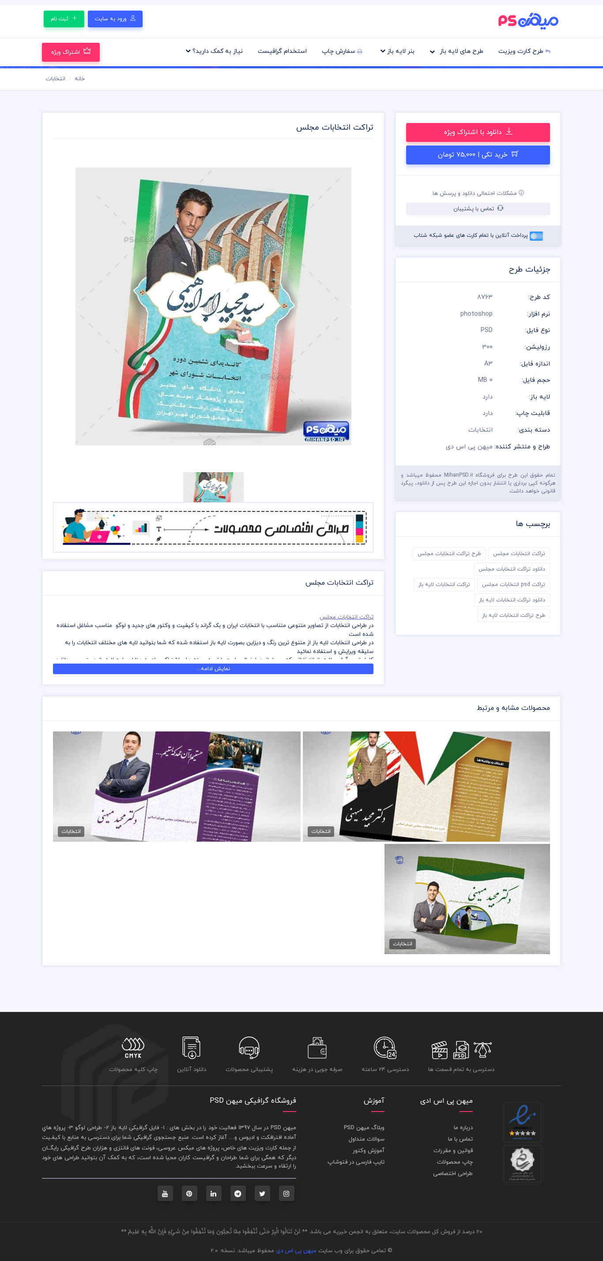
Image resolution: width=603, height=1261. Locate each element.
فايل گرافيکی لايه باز (135, 1128)
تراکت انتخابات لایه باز (444, 584)
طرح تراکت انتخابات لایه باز (513, 615)
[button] (77, 307)
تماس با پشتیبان (474, 209)
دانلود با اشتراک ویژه (474, 132)
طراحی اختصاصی (453, 1174)
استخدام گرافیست (282, 51)
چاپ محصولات (455, 1162)
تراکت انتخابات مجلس (519, 553)
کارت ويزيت (263, 1148)
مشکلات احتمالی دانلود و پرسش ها (476, 194)
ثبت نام (60, 18)
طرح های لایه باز (460, 51)
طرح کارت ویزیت (521, 51)
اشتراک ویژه (65, 52)
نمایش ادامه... (213, 668)
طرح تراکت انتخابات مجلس (449, 553)
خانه (80, 79)
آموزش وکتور (368, 1151)
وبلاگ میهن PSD (364, 1128)
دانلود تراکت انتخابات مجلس (512, 569)
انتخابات (55, 79)
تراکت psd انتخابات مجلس (513, 584)
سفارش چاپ (339, 51)
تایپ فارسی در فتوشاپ (356, 1162)
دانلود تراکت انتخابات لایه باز (512, 600)
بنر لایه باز (400, 51)
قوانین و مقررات (453, 1151)
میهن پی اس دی (296, 1251)
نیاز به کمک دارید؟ (217, 51)
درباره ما (463, 1128)
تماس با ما (460, 1139)
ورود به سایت (111, 18)
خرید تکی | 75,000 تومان (474, 155)
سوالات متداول (366, 1139)
